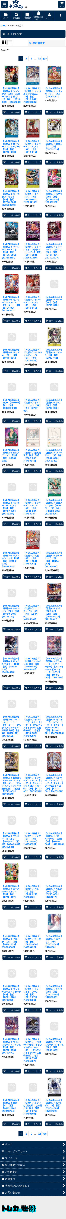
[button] (4, 4)
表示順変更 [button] (39, 42)
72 (39, 58)
